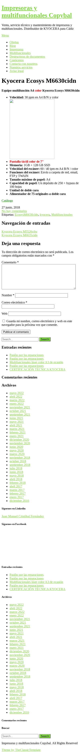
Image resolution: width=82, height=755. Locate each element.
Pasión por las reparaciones (27, 355)
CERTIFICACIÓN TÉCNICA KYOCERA (37, 369)
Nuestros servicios (21, 67)
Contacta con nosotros (23, 63)
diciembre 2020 (19, 439)
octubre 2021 (18, 411)
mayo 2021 (17, 421)
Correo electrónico (14, 302)
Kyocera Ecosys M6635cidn (19, 235)
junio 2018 (16, 472)
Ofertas (14, 42)
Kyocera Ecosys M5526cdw (19, 231)
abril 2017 (16, 486)
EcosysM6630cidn (26, 214)
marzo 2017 (17, 490)
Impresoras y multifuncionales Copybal (37, 11)
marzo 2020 (17, 454)
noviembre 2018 (20, 457)
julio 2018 (16, 468)
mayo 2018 (17, 475)
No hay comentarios (14, 211)
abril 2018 (16, 479)
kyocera (45, 214)
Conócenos (17, 60)
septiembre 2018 (20, 464)
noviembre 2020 (20, 443)
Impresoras (16, 49)
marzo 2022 (17, 400)
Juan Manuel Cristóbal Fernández (23, 516)
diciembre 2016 (19, 500)
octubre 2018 (18, 461)
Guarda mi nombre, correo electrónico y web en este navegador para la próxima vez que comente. (37, 322)
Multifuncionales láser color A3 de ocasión (36, 362)
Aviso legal (17, 71)
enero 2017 (17, 497)
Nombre (8, 295)
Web (4, 313)
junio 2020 (16, 447)
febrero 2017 (18, 493)
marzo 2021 (17, 429)
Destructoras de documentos (27, 56)
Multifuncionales (20, 53)
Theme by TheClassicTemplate (21, 750)
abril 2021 (16, 425)
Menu (5, 35)
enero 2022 (17, 403)
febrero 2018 (18, 482)
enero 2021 (17, 436)
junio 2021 (16, 418)
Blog (13, 45)
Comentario (10, 262)
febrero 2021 (18, 432)
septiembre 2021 (20, 414)
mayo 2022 (17, 393)
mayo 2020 (17, 450)
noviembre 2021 (20, 407)
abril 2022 (16, 396)
